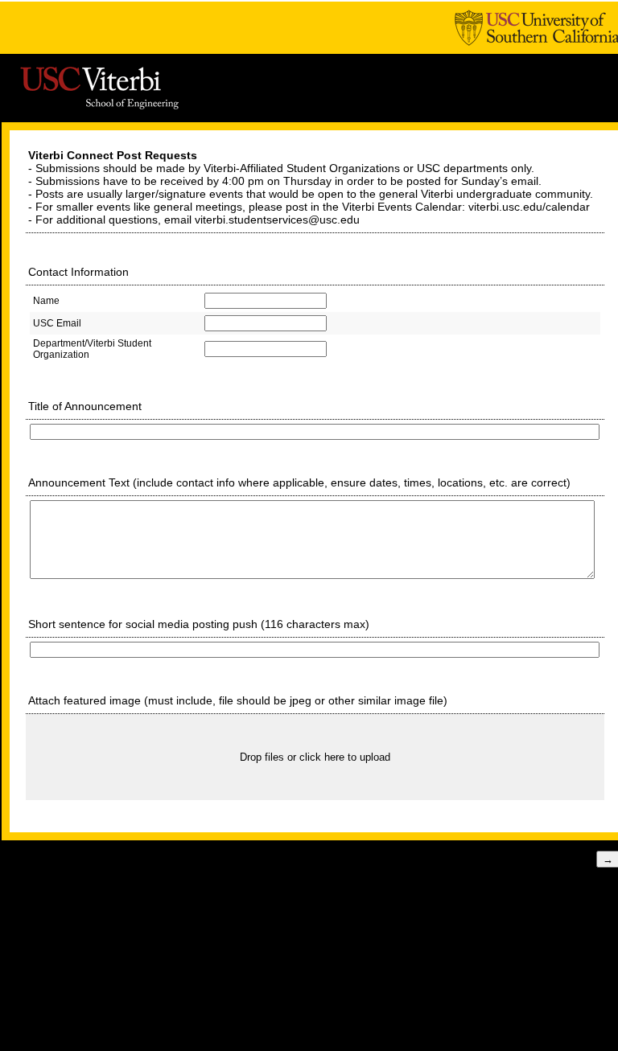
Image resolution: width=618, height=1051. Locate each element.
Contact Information (78, 271)
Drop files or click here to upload (315, 757)
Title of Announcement (85, 406)
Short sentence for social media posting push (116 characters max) (200, 624)
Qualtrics (352, 893)
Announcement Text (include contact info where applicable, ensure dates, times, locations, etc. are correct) (299, 482)
